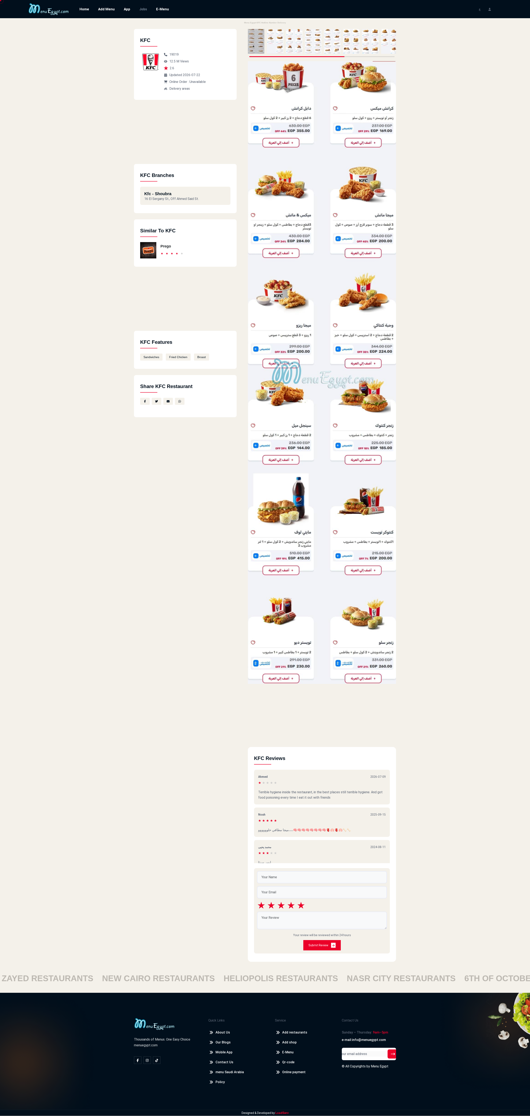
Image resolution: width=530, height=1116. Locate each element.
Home (84, 9)
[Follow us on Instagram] (147, 1060)
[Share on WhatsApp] (179, 401)
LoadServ (282, 1113)
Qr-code (288, 1062)
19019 (174, 54)
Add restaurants (294, 1032)
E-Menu (162, 9)
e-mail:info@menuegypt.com (364, 1040)
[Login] (489, 9)
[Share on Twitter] (156, 401)
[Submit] (393, 1054)
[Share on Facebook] (145, 401)
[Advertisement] (185, 135)
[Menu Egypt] (48, 9)
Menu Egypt (379, 1066)
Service (280, 1020)
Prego (165, 246)
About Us (223, 1032)
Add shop (289, 1042)
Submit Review (318, 945)
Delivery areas (179, 89)
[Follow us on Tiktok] (156, 1060)
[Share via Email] (168, 401)
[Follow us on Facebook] (137, 1060)
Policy (220, 1082)
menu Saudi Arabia (230, 1072)
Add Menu (106, 9)
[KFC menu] (256, 41)
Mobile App (224, 1052)
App (127, 9)
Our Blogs (223, 1042)
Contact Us (224, 1062)
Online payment (294, 1072)
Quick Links (216, 1020)
